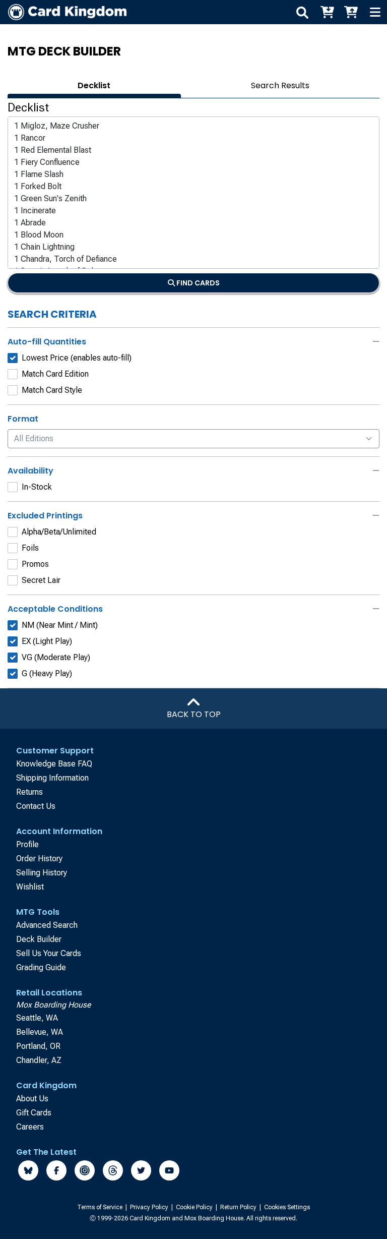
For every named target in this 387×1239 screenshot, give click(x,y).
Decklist (94, 85)
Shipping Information (52, 778)
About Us (32, 1098)
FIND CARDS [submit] (197, 283)
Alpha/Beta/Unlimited (59, 532)
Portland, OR (38, 1046)
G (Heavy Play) (47, 673)
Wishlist (30, 887)
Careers (30, 1127)
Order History (39, 858)
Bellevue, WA (39, 1032)
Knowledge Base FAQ (54, 764)
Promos (35, 564)
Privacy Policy (150, 1207)
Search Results (280, 85)
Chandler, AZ (38, 1060)
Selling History (41, 872)
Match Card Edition (55, 374)
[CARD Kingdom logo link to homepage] (63, 12)
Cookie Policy (195, 1207)
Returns (29, 792)
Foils (30, 548)
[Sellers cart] (351, 12)
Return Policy (239, 1207)
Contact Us (35, 806)
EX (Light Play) (47, 641)
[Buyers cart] (326, 12)
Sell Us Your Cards (48, 953)
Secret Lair (41, 580)
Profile (27, 844)
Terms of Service (100, 1207)
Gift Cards (33, 1112)
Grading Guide (41, 967)
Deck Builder (38, 939)
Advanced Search (47, 925)
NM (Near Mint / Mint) (60, 625)
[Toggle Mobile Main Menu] (375, 12)
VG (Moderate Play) (56, 657)
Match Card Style (52, 390)
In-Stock (37, 487)
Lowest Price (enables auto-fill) (77, 358)
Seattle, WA (37, 1018)
